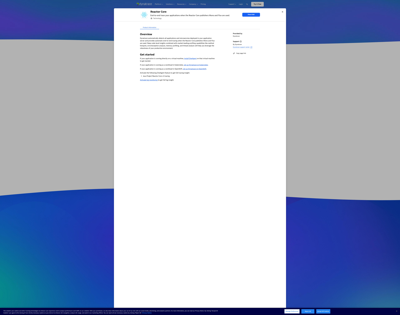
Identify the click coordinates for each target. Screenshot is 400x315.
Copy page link (241, 53)
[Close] (282, 12)
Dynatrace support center (241, 47)
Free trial (251, 14)
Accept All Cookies (323, 311)
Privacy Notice (147, 313)
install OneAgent (190, 58)
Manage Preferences (292, 311)
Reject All (308, 311)
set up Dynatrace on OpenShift (194, 69)
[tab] (149, 27)
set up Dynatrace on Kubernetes (196, 65)
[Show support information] (241, 41)
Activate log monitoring (149, 80)
